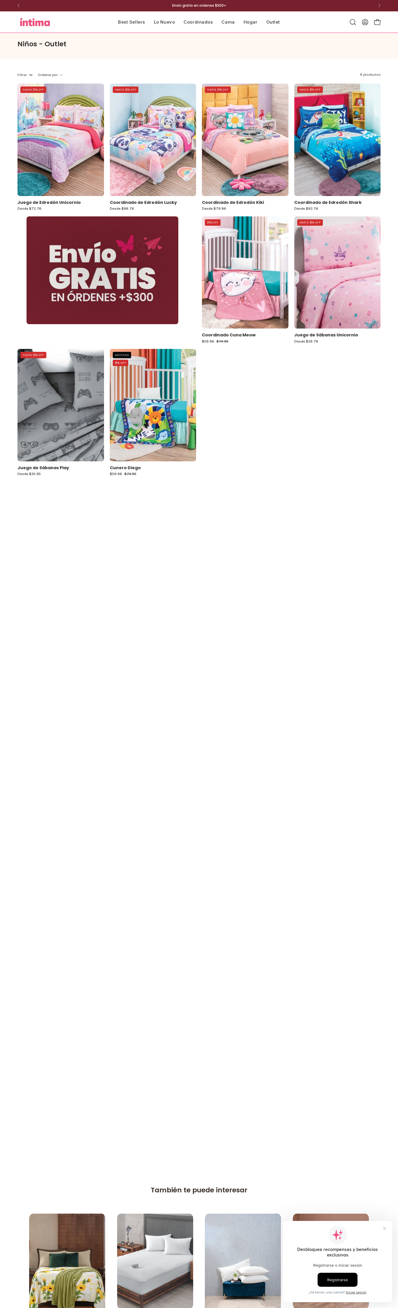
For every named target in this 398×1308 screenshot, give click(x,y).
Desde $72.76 (29, 209)
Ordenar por (48, 75)
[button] (228, 22)
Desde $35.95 (29, 474)
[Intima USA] (34, 22)
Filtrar (22, 75)
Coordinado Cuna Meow (229, 335)
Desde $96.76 (122, 209)
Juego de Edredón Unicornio (49, 202)
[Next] (379, 5)
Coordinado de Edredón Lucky (143, 202)
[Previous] (18, 5)
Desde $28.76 (306, 341)
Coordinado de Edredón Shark (328, 202)
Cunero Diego (125, 468)
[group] (199, 5)
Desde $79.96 (214, 209)
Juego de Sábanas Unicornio (326, 335)
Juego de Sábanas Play (43, 468)
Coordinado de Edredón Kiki (233, 202)
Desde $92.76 (306, 209)
